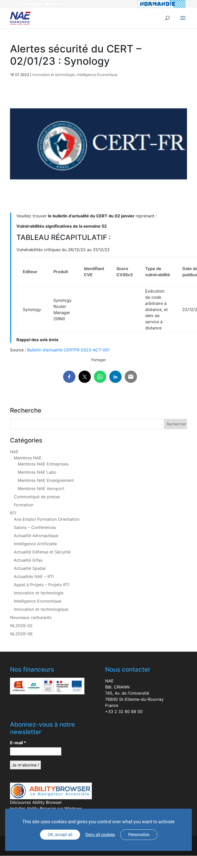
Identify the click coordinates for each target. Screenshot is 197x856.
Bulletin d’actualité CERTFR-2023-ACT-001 (68, 349)
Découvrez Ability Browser (36, 802)
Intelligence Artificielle (35, 543)
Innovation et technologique (41, 609)
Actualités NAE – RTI (34, 576)
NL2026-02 (21, 625)
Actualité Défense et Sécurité (42, 551)
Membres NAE (28, 457)
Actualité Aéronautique (36, 535)
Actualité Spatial (30, 568)
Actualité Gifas (28, 560)
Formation (23, 504)
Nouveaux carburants (31, 617)
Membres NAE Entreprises (43, 463)
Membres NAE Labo (37, 472)
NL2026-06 (21, 633)
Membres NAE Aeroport (41, 488)
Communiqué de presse (37, 496)
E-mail (18, 742)
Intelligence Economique (97, 74)
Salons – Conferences (35, 527)
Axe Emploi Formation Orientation (47, 519)
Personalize (138, 834)
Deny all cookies (100, 834)
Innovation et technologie (53, 74)
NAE (14, 451)
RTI (13, 513)
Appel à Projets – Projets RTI (41, 584)
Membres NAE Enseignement (46, 480)
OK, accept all (60, 834)
